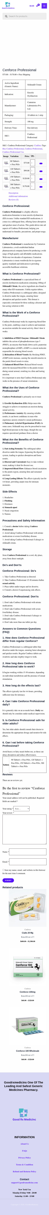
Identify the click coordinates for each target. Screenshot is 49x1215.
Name (6, 851)
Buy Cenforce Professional (13, 148)
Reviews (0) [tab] (13, 199)
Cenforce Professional (33, 148)
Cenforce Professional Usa (13, 152)
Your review (8, 812)
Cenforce (37, 145)
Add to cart (40, 163)
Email (6, 861)
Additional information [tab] (18, 196)
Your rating (8, 808)
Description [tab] (13, 193)
